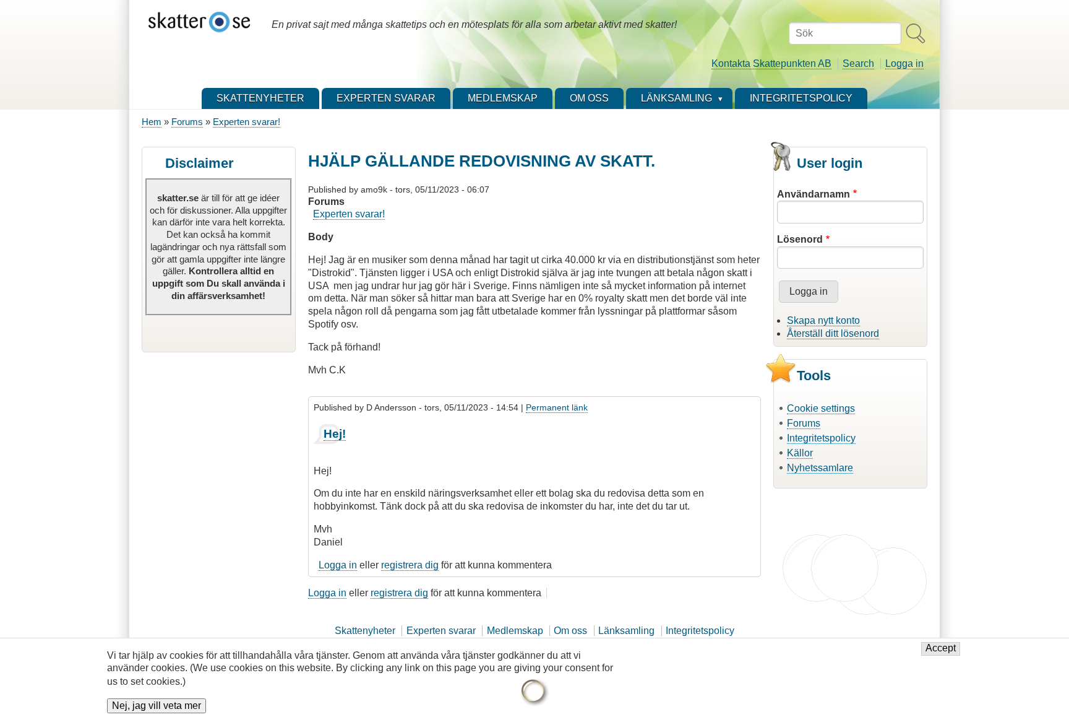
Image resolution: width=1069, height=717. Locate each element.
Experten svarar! (246, 121)
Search (858, 63)
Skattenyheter (365, 630)
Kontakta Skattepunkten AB (771, 63)
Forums (187, 121)
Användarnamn (813, 194)
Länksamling (626, 630)
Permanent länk (557, 407)
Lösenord (800, 239)
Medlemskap (515, 630)
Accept (940, 648)
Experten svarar (441, 630)
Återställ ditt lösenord (833, 333)
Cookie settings (821, 408)
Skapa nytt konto (823, 320)
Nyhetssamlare (820, 468)
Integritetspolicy (821, 438)
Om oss (570, 630)
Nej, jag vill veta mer (156, 705)
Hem (151, 121)
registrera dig (410, 565)
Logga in (904, 63)
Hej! (335, 433)
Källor (800, 453)
